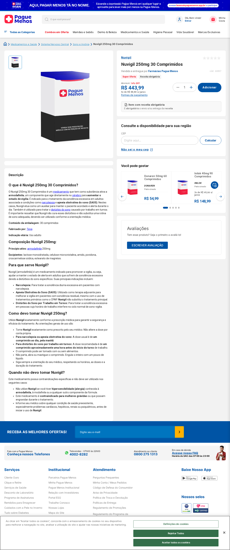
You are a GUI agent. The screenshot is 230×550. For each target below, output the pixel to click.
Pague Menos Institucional (64, 487)
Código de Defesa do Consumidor (113, 487)
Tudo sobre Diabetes (16, 512)
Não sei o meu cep (135, 149)
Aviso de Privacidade (105, 492)
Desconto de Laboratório (18, 492)
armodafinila (34, 248)
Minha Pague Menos (60, 482)
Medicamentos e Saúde (135, 32)
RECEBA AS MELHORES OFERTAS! (37, 432)
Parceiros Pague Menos (62, 477)
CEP (123, 133)
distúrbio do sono (60, 209)
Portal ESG (55, 497)
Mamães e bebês (83, 32)
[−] (178, 87)
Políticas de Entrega (104, 502)
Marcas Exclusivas (209, 32)
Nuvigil (126, 57)
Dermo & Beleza (107, 32)
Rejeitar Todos (176, 533)
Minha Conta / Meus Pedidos (109, 482)
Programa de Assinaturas (19, 497)
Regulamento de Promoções (109, 507)
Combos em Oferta (57, 32)
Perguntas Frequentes (106, 477)
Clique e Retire (12, 482)
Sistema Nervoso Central (55, 44)
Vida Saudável (185, 32)
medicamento (61, 191)
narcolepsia (48, 202)
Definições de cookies (176, 524)
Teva (29, 229)
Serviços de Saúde (15, 487)
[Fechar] (224, 533)
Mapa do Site (56, 512)
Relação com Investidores (64, 492)
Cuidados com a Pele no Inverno (23, 507)
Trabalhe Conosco (59, 502)
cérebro (76, 195)
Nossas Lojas (56, 507)
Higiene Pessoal (162, 32)
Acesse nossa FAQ (185, 453)
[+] (191, 87)
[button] (165, 208)
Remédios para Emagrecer (19, 502)
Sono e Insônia (81, 44)
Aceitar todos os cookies (176, 542)
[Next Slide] (220, 196)
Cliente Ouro (11, 477)
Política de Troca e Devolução (110, 497)
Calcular (210, 140)
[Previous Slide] (122, 196)
